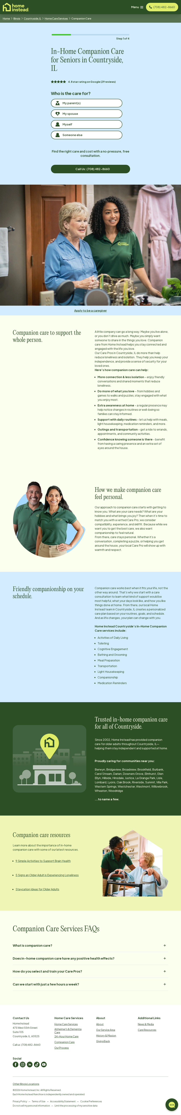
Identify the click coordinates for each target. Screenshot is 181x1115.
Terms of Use (38, 1101)
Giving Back (103, 1041)
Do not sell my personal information (31, 1105)
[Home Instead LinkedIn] (30, 1064)
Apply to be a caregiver (90, 310)
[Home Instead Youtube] (44, 1064)
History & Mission (106, 1035)
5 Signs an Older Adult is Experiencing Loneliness (47, 875)
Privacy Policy (20, 1101)
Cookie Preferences (91, 1101)
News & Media (146, 1024)
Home (6, 18)
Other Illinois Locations (26, 1083)
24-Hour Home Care (66, 1036)
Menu (135, 7)
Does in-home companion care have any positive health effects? (64, 958)
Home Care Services (56, 18)
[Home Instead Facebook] (15, 1064)
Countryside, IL (32, 18)
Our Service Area (105, 1029)
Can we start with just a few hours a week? (46, 984)
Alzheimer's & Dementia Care (67, 1030)
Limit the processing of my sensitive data (76, 1105)
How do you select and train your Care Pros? (47, 971)
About (100, 1024)
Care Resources (147, 1029)
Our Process (61, 1047)
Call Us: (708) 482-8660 (92, 169)
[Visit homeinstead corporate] (16, 7)
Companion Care (64, 1042)
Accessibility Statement (62, 1101)
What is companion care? (32, 945)
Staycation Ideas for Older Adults (37, 889)
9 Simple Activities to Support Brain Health (43, 861)
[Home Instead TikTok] (37, 1064)
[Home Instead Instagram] (22, 1064)
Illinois (16, 18)
